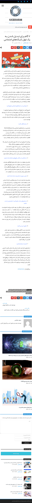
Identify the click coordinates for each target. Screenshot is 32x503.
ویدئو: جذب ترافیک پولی (9, 304)
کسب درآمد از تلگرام (17, 477)
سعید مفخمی (26, 43)
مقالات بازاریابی (26, 32)
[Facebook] (30, 1)
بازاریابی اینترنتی (16, 290)
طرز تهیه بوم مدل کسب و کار (21, 27)
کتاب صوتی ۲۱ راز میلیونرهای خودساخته (14, 484)
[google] (15, 47)
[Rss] (18, 1)
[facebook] (30, 47)
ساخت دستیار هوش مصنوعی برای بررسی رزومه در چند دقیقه (20, 355)
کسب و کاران (28, 293)
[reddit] (21, 47)
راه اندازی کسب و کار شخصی (26, 291)
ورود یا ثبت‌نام (16, 454)
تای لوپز (10, 290)
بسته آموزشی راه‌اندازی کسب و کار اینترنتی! (13, 463)
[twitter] (27, 47)
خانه (31, 32)
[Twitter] (27, 1)
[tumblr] (18, 47)
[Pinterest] (24, 1)
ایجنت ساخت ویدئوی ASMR (26, 381)
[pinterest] (12, 47)
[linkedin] (24, 47)
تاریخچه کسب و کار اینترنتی (16, 470)
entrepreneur (21, 269)
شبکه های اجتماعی (10, 291)
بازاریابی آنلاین (23, 290)
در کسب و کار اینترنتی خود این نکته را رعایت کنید (16, 309)
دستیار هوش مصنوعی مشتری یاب (25, 407)
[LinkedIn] (21, 1)
